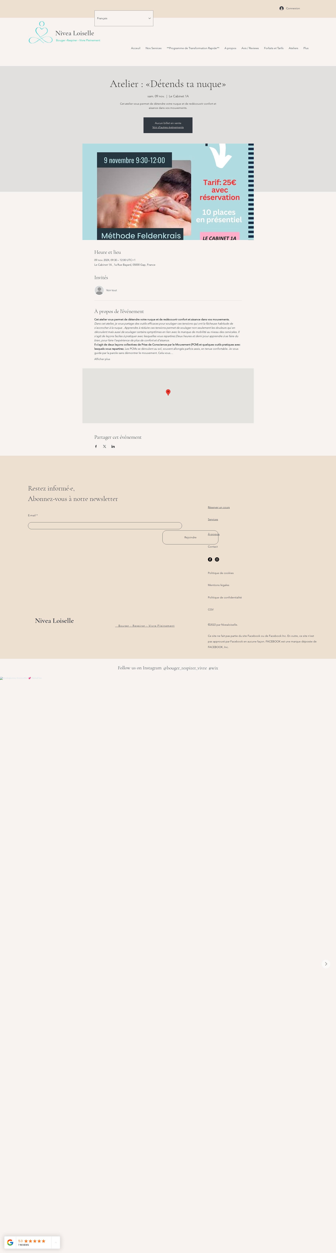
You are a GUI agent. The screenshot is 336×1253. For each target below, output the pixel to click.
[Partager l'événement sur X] (104, 446)
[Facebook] (210, 559)
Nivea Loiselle (54, 620)
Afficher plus (102, 359)
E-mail (32, 515)
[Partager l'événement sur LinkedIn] (113, 446)
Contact (213, 546)
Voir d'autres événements (168, 127)
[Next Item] (326, 964)
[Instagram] (217, 559)
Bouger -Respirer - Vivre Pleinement (78, 40)
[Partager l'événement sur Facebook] (96, 446)
